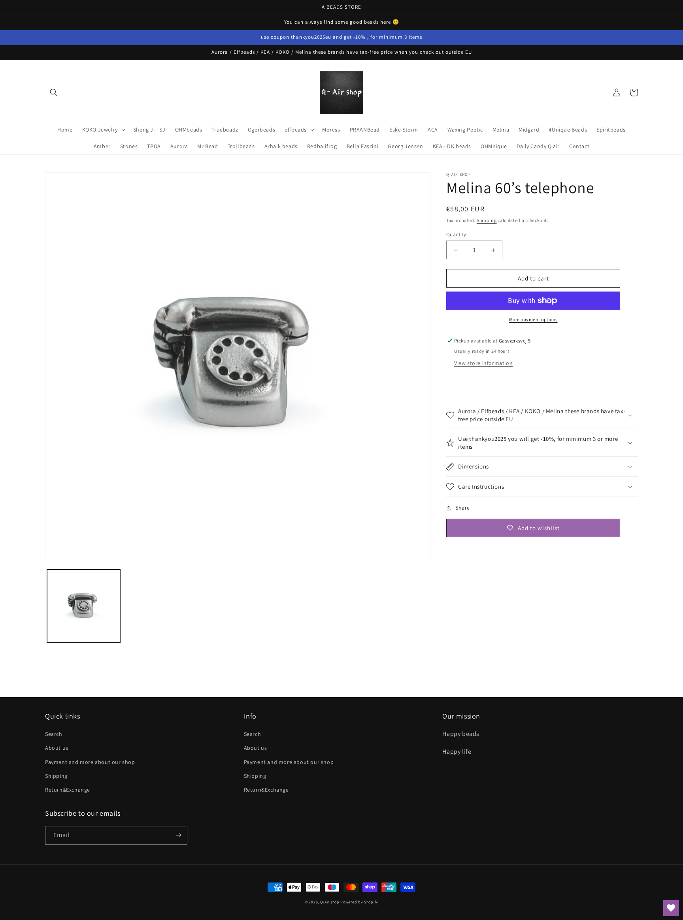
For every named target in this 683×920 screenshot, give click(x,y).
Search (53, 734)
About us (56, 747)
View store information (483, 363)
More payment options (533, 319)
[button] (53, 92)
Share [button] (462, 507)
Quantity (456, 234)
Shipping (487, 220)
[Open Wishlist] (671, 908)
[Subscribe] (178, 835)
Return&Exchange (67, 789)
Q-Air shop (330, 902)
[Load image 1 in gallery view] (83, 606)
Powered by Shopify (359, 902)
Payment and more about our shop (90, 762)
